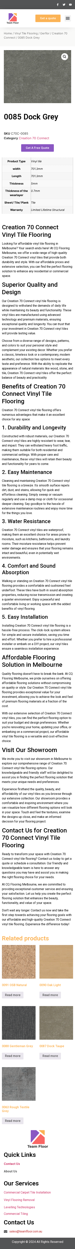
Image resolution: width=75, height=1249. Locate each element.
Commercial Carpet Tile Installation (27, 1192)
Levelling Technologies (19, 1207)
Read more (12, 995)
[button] (68, 18)
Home (8, 33)
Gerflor (44, 33)
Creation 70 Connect (34, 138)
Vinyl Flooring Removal (19, 1200)
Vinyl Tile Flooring (26, 33)
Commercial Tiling (16, 1214)
